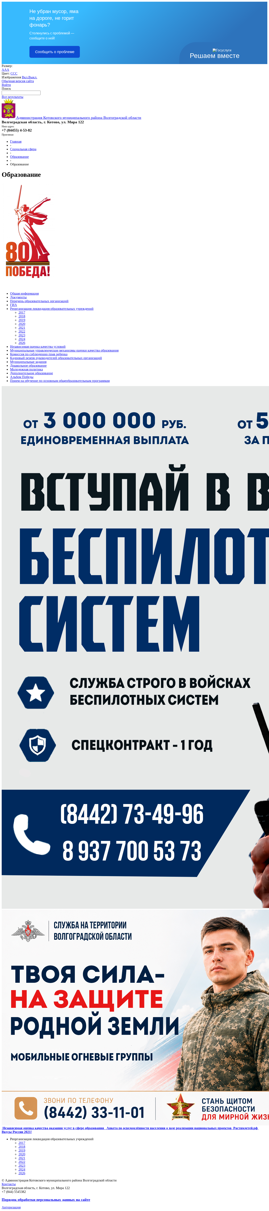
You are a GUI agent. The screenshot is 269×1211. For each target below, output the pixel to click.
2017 (21, 312)
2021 (21, 327)
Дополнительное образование (31, 373)
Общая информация (24, 293)
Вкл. (25, 77)
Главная (15, 141)
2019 (21, 320)
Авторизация (11, 1207)
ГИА (13, 305)
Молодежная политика (26, 369)
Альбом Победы (21, 377)
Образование (19, 156)
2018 (21, 316)
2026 (21, 343)
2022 (21, 331)
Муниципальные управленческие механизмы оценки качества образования (64, 350)
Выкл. (32, 77)
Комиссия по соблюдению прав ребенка (38, 354)
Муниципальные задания (28, 362)
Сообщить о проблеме (54, 52)
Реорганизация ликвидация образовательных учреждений (52, 308)
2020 (21, 324)
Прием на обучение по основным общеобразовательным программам (60, 381)
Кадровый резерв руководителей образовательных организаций (56, 358)
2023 (21, 335)
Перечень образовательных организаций (39, 301)
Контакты (9, 1184)
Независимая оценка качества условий (38, 346)
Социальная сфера (23, 149)
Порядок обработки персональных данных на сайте (46, 1200)
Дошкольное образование (28, 365)
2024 (21, 339)
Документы (18, 297)
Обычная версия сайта (18, 81)
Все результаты (12, 97)
